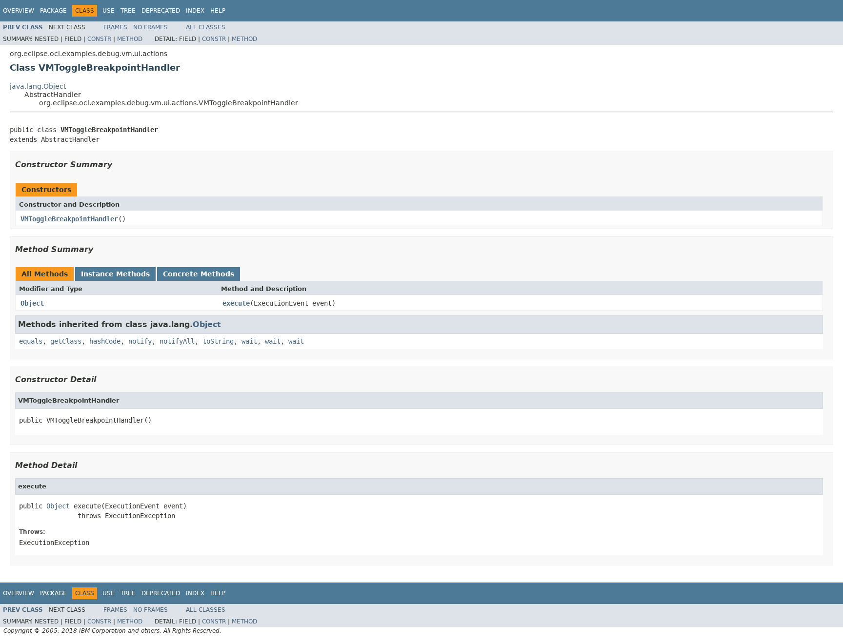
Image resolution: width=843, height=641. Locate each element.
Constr (99, 39)
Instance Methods (115, 274)
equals (30, 341)
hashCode (104, 341)
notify (140, 341)
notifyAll (177, 341)
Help (217, 10)
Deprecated (160, 10)
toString (218, 341)
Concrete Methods (198, 274)
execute (236, 303)
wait (249, 341)
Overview (18, 10)
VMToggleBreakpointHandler (69, 219)
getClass (65, 341)
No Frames (150, 27)
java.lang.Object (38, 86)
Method (129, 39)
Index (195, 10)
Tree (128, 10)
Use (108, 10)
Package (53, 10)
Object (32, 303)
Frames (115, 27)
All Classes (205, 27)
